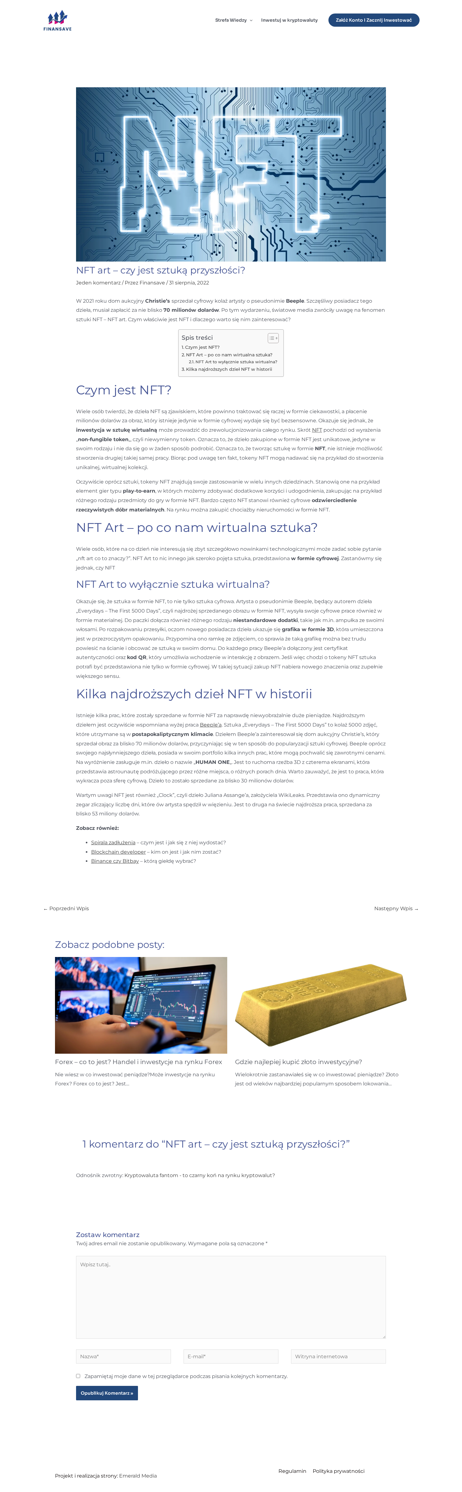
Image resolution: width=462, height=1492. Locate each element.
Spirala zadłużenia (113, 843)
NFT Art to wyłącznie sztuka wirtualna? (236, 361)
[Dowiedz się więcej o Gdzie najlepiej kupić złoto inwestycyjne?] (321, 1005)
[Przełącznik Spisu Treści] (270, 338)
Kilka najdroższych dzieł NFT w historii (229, 369)
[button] (249, 20)
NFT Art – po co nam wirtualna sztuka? (229, 355)
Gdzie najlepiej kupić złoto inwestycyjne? (298, 1062)
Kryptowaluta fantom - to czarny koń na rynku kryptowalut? (199, 1175)
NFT (317, 430)
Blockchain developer (118, 852)
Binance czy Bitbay (115, 861)
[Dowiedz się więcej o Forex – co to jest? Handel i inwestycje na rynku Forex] (141, 1005)
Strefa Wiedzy (231, 20)
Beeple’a (211, 725)
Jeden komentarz (98, 283)
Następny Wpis (396, 908)
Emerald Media (138, 1476)
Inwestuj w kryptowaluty (289, 20)
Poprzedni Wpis (66, 908)
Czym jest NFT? (202, 347)
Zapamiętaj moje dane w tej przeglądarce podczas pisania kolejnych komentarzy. (186, 1376)
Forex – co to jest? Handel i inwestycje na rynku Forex (138, 1062)
